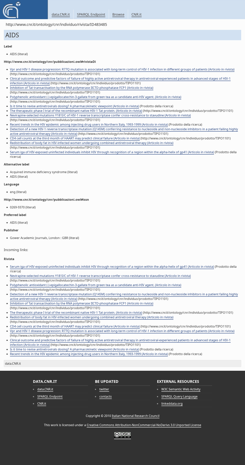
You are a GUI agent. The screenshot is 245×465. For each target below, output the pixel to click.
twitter (104, 389)
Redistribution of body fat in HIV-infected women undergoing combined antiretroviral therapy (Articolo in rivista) (91, 143)
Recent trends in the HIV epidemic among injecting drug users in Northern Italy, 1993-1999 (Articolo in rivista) (89, 124)
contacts (105, 396)
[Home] (24, 9)
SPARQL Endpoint (91, 14)
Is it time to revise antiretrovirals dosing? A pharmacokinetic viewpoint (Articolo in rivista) (74, 106)
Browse (118, 14)
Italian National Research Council (135, 416)
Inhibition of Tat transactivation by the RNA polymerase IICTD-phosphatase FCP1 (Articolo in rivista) (81, 88)
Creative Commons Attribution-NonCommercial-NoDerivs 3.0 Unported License (144, 425)
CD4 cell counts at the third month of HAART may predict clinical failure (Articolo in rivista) (75, 138)
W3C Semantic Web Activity (180, 389)
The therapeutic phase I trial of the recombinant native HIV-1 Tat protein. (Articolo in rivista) (76, 111)
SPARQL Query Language (179, 396)
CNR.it (136, 14)
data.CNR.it (61, 14)
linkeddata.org (172, 403)
